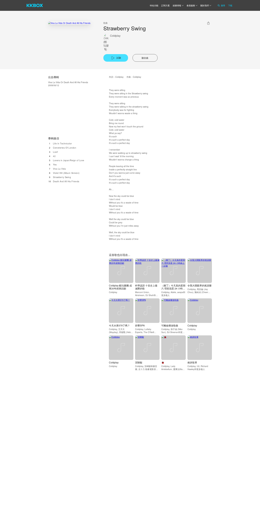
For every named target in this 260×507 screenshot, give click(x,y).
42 (54, 156)
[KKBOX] (34, 5)
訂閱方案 (165, 5)
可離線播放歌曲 (169, 325)
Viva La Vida (59, 168)
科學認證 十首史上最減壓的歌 (146, 287)
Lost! (55, 151)
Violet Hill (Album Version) (66, 172)
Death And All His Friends (66, 181)
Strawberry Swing (62, 177)
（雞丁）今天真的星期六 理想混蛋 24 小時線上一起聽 (173, 288)
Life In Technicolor (62, 143)
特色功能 (154, 5)
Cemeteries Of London (64, 147)
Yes (55, 164)
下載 (230, 5)
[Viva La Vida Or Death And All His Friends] (69, 23)
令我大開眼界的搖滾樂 (199, 285)
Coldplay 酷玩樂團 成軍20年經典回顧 (120, 287)
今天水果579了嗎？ (119, 325)
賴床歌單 (192, 362)
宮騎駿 (138, 362)
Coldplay (115, 35)
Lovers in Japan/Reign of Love (68, 160)
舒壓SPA (140, 325)
